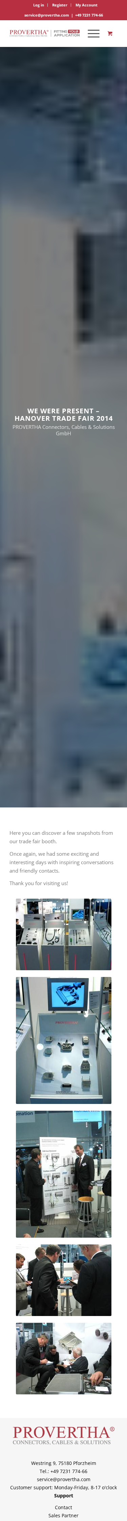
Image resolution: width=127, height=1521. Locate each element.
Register (59, 4)
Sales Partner (63, 1515)
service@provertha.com (46, 15)
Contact (63, 1507)
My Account (87, 4)
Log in (38, 4)
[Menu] (90, 33)
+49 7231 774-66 (89, 15)
